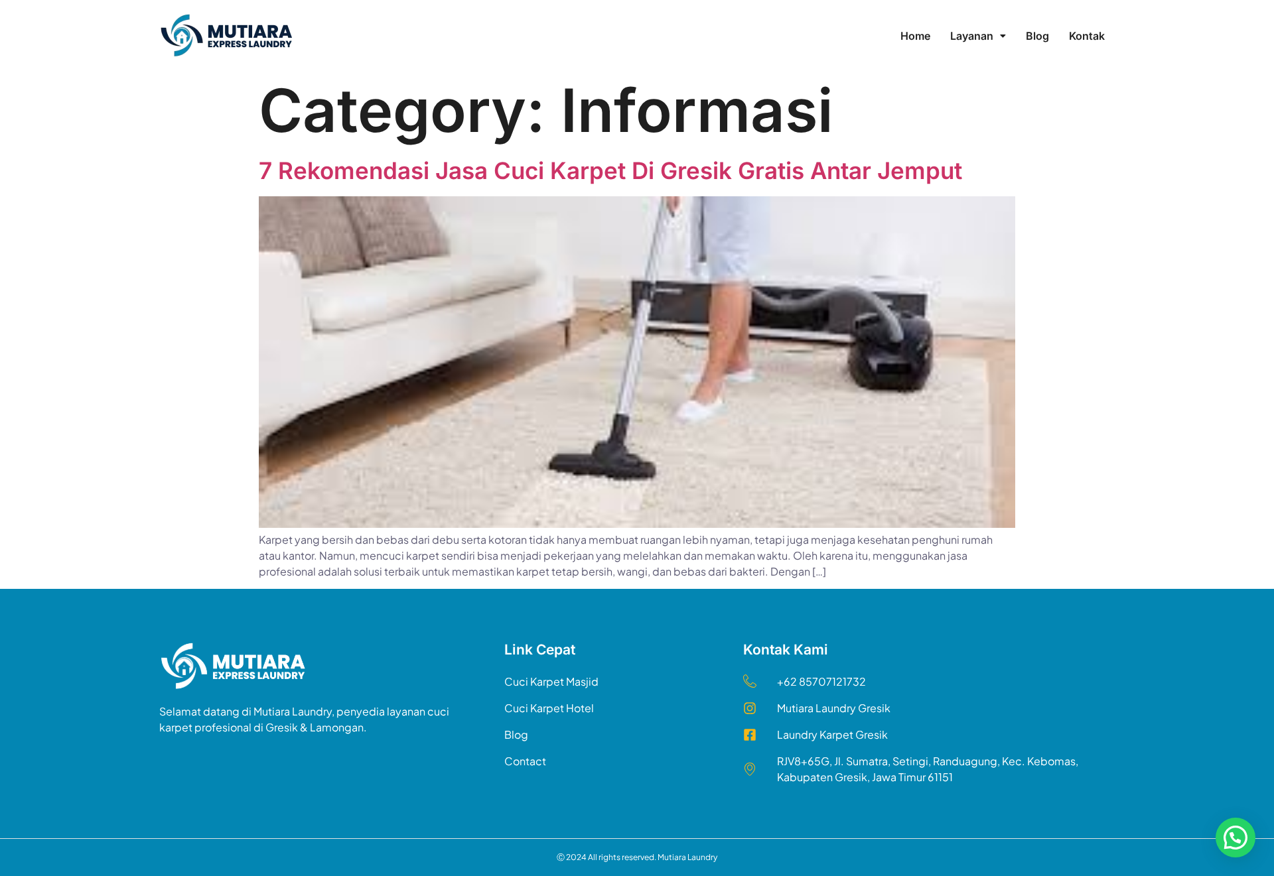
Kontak (1087, 35)
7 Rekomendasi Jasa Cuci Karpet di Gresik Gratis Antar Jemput (610, 170)
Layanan (971, 35)
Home (915, 35)
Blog (1037, 35)
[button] (978, 36)
